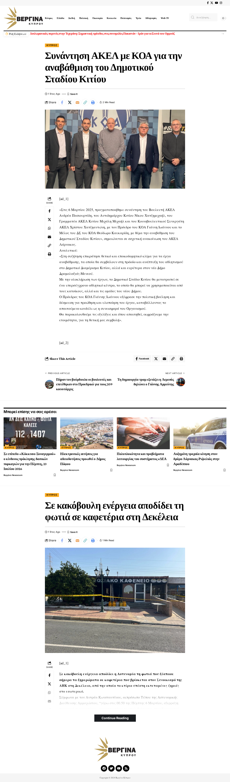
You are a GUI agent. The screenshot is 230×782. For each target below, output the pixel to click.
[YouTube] (216, 3)
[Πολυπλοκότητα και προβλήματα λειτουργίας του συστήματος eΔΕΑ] (143, 433)
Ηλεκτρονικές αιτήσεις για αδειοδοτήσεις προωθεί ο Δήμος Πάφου (82, 459)
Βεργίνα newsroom (13, 475)
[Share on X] (69, 102)
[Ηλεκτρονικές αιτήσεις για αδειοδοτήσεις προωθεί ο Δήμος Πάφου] (86, 433)
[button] (223, 34)
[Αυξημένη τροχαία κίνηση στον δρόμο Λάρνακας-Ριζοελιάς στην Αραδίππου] (199, 433)
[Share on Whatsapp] (49, 228)
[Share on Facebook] (62, 102)
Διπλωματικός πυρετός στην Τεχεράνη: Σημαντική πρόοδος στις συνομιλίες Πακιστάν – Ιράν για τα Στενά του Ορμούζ (102, 33)
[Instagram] (221, 3)
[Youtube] (119, 768)
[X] (212, 3)
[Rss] (126, 768)
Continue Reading (115, 718)
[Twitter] (111, 768)
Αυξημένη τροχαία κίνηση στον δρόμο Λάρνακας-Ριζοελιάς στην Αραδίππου (196, 459)
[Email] (77, 102)
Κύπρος (52, 45)
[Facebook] (208, 3)
